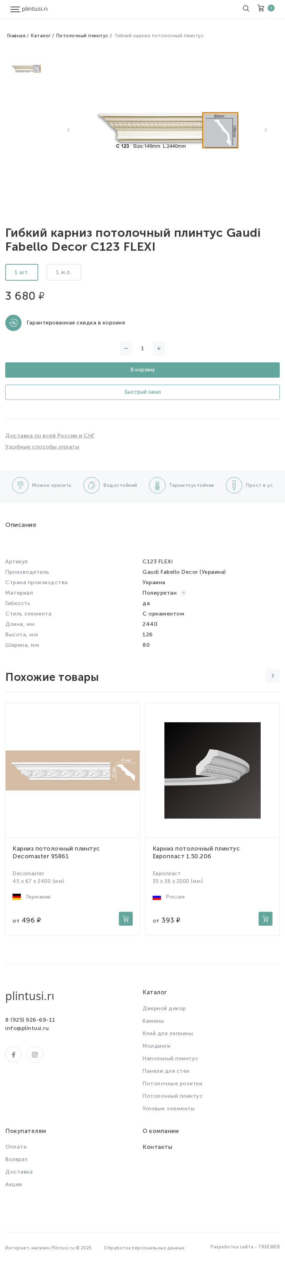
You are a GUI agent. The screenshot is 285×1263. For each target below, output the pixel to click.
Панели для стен (166, 1071)
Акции (13, 1184)
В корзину (142, 370)
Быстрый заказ (142, 392)
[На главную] (35, 9)
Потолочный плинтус (82, 36)
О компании (160, 1130)
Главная (16, 36)
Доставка (19, 1171)
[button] (68, 130)
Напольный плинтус (170, 1058)
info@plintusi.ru (27, 1028)
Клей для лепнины (167, 1033)
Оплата (15, 1146)
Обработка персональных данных (144, 1247)
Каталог (41, 36)
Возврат (16, 1159)
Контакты (157, 1146)
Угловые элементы (168, 1108)
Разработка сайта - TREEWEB (245, 1246)
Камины (153, 1020)
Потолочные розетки (172, 1083)
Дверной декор (164, 1008)
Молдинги (156, 1046)
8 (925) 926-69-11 (30, 1019)
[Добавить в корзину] (126, 919)
